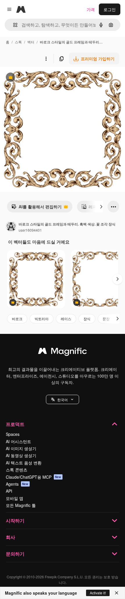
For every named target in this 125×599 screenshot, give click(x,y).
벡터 (30, 41)
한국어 (62, 399)
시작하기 (15, 520)
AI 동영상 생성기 (21, 455)
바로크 (17, 318)
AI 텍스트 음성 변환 (24, 463)
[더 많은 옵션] (46, 58)
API (9, 491)
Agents (17, 484)
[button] (62, 399)
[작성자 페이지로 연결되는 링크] (11, 227)
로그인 (109, 9)
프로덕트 (15, 424)
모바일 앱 (14, 498)
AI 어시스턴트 (18, 441)
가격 (91, 9)
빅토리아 (42, 318)
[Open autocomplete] (13, 25)
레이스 (66, 318)
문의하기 (15, 553)
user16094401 (30, 230)
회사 (10, 537)
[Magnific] (62, 352)
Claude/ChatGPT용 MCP (33, 477)
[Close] (116, 592)
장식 (86, 318)
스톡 (18, 41)
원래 (33, 78)
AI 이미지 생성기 (21, 448)
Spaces (12, 434)
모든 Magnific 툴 (21, 505)
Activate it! (98, 592)
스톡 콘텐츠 (16, 470)
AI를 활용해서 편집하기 (36, 208)
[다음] (101, 206)
